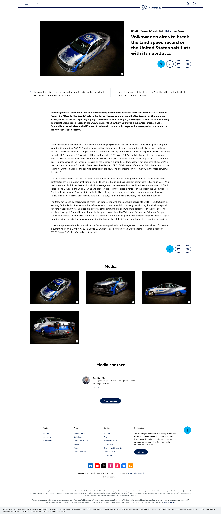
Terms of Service (110, 441)
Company (47, 437)
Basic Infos (78, 437)
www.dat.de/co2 (169, 502)
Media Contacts (80, 452)
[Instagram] (110, 465)
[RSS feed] (130, 465)
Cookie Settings (110, 455)
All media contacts (110, 401)
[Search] (187, 3)
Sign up (141, 452)
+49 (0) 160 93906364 (105, 383)
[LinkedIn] (90, 465)
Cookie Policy (109, 444)
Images (76, 444)
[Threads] (103, 465)
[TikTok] (117, 465)
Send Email (97, 388)
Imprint (107, 433)
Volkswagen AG (110, 452)
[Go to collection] (194, 3)
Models (168, 31)
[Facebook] (123, 465)
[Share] (187, 64)
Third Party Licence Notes (114, 448)
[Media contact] (161, 64)
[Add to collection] (178, 64)
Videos (76, 448)
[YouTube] (97, 465)
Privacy (107, 437)
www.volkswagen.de (136, 473)
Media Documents (81, 441)
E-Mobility (47, 441)
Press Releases (79, 433)
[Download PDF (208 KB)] (170, 64)
